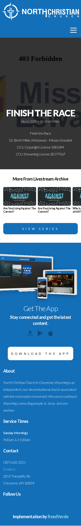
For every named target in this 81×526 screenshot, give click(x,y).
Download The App (40, 353)
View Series (40, 228)
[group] (19, 202)
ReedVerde (58, 516)
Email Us (9, 469)
